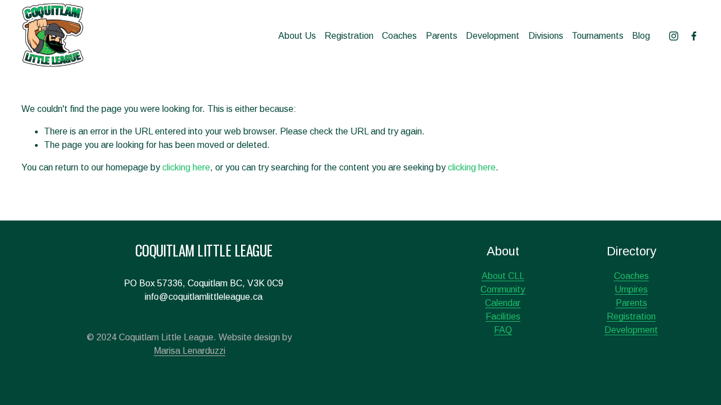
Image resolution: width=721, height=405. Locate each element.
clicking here (186, 167)
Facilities (503, 316)
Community (502, 289)
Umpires (631, 289)
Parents (441, 35)
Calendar (502, 303)
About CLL (503, 276)
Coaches (399, 35)
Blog (641, 35)
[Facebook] (694, 36)
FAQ (503, 330)
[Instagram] (673, 36)
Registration (348, 35)
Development (492, 35)
